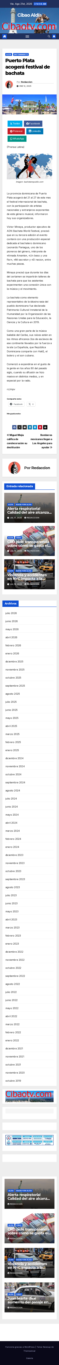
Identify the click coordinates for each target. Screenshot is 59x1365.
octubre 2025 (13, 677)
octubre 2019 (13, 1080)
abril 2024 (11, 822)
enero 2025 (12, 750)
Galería (29, 1358)
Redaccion (26, 82)
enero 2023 (12, 943)
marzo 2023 (12, 927)
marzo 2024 (12, 830)
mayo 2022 (11, 1008)
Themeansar (29, 1351)
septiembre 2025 (15, 685)
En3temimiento (21, 54)
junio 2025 (11, 709)
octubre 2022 (13, 967)
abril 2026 (11, 637)
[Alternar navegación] (27, 36)
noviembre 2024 (15, 766)
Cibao (18, 538)
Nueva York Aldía (23, 504)
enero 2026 (12, 653)
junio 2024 (11, 806)
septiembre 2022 (15, 975)
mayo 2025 (11, 717)
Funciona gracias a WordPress (20, 1347)
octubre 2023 (13, 871)
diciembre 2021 (14, 1048)
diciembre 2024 (14, 758)
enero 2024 (12, 846)
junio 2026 (11, 621)
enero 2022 (12, 1040)
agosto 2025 (12, 693)
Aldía (8, 54)
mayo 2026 (12, 629)
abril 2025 (11, 726)
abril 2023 (11, 919)
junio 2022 (11, 1000)
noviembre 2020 (15, 1072)
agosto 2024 (12, 790)
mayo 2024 (12, 814)
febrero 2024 (13, 838)
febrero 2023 (13, 935)
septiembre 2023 (15, 879)
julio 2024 (11, 798)
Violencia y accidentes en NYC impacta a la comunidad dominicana (28, 579)
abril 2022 (11, 1016)
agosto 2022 (12, 983)
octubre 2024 (13, 774)
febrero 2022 (13, 1032)
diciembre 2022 (14, 951)
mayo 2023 (11, 911)
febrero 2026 (13, 645)
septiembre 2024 (15, 782)
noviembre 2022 (15, 959)
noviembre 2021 (14, 1056)
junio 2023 (11, 903)
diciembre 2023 (14, 855)
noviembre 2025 (15, 669)
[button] (49, 36)
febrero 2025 (13, 742)
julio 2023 (11, 895)
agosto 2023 (12, 887)
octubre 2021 (13, 1064)
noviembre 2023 (15, 863)
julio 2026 (11, 613)
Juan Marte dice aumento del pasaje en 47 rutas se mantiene (28, 1302)
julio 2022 (11, 992)
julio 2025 (11, 701)
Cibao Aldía (29, 15)
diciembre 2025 (14, 661)
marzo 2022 (12, 1024)
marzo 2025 (12, 734)
